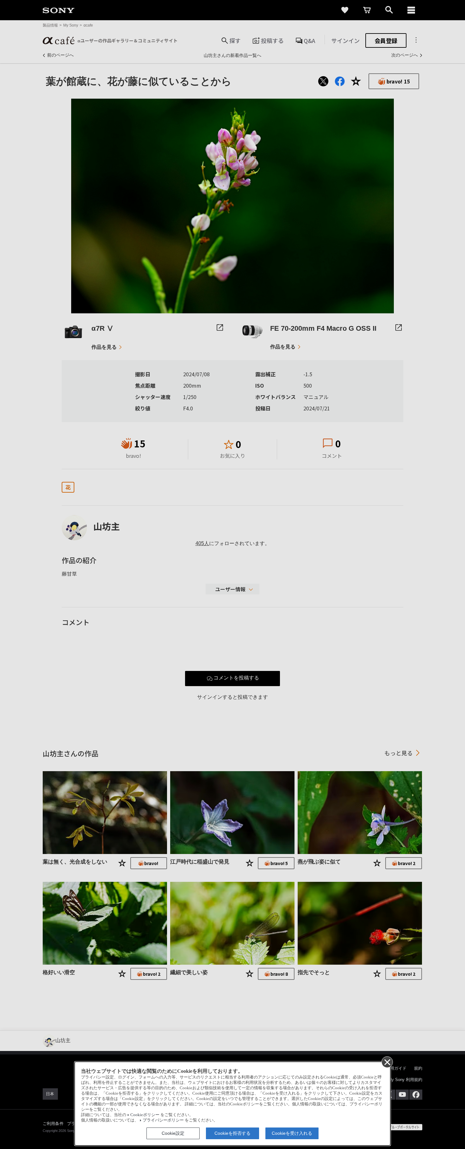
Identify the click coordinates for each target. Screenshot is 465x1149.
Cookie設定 (173, 1133)
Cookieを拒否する (232, 1133)
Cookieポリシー (144, 1115)
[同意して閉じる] (386, 1061)
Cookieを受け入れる (292, 1133)
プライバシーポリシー (163, 1120)
